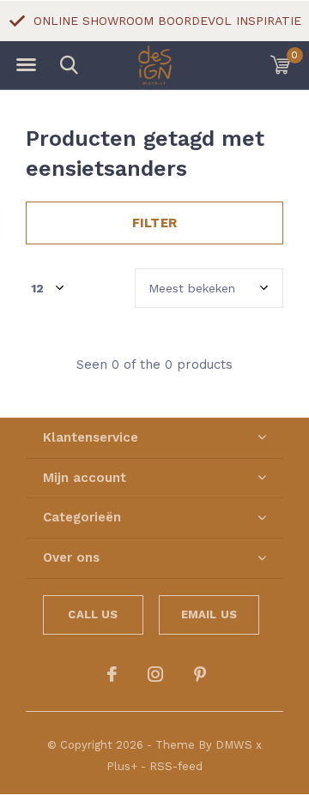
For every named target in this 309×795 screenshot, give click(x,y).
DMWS (233, 744)
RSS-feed (176, 766)
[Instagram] (155, 674)
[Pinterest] (200, 674)
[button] (26, 65)
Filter (154, 223)
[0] (280, 64)
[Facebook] (112, 674)
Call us (93, 614)
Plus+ (121, 766)
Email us (209, 614)
